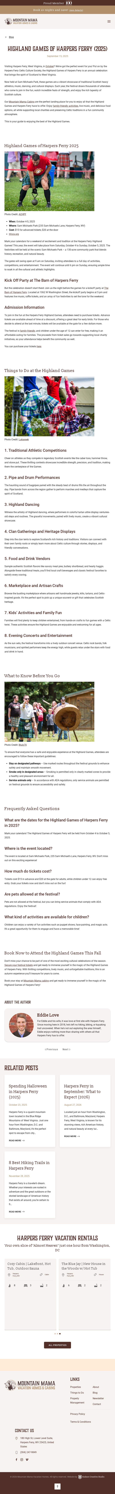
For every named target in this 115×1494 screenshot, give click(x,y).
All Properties (57, 1310)
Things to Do (77, 1358)
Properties (75, 1352)
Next (66, 1049)
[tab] (55, 1299)
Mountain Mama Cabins (21, 101)
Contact (97, 1369)
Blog (11, 37)
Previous (52, 1049)
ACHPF (22, 214)
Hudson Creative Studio (93, 1442)
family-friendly (27, 330)
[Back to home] (20, 21)
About (96, 1352)
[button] (109, 21)
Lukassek (24, 439)
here (39, 346)
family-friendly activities (65, 105)
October (50, 66)
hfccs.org (14, 234)
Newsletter (98, 1363)
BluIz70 (23, 744)
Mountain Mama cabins (36, 980)
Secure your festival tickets (18, 965)
